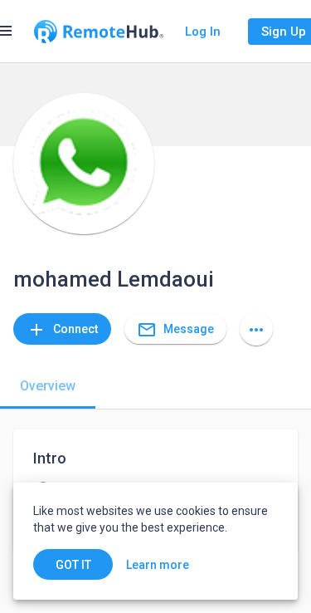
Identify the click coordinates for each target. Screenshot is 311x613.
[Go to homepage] (98, 31)
